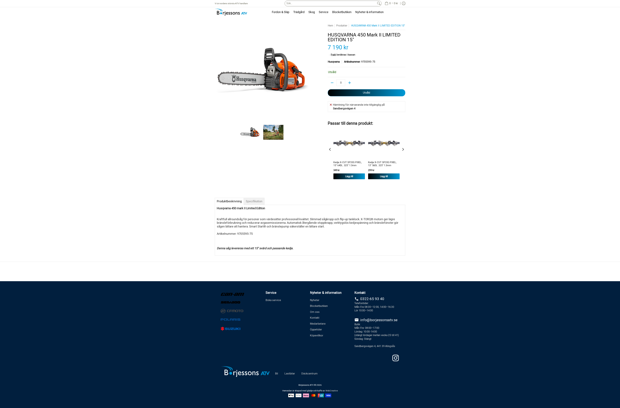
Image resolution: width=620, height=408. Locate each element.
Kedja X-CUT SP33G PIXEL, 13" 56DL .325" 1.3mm (382, 164)
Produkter (341, 25)
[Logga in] (403, 3)
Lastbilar (289, 373)
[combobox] (330, 3)
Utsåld (366, 92)
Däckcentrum (309, 373)
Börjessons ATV (306, 385)
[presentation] (330, 149)
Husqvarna (334, 61)
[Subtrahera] (332, 83)
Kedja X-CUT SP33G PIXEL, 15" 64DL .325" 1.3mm (347, 164)
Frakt (333, 54)
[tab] (229, 201)
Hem (330, 25)
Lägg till (349, 176)
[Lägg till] (349, 83)
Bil (276, 373)
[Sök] (378, 3)
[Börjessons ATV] (231, 12)
